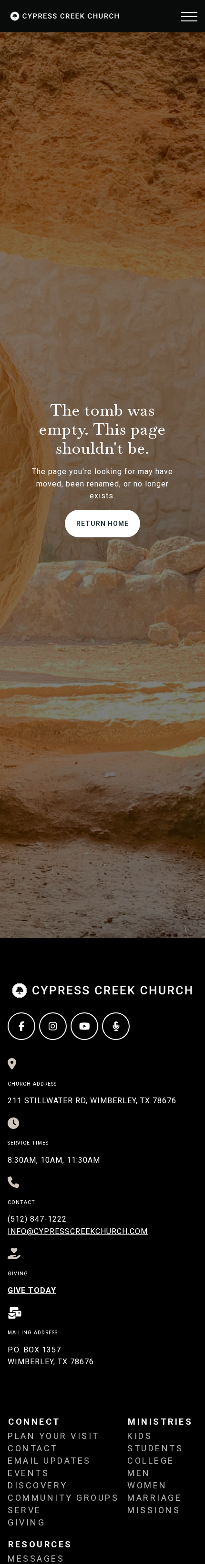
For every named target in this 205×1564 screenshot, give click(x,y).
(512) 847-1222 (37, 1219)
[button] (189, 17)
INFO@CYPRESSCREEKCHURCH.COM (78, 1231)
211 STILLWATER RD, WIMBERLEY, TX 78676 (92, 1100)
